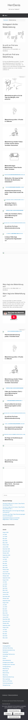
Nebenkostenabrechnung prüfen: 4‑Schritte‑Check (12, 335)
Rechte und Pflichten (7, 681)
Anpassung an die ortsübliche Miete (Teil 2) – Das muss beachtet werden (14, 484)
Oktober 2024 (6, 575)
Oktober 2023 (6, 598)
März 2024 (5, 590)
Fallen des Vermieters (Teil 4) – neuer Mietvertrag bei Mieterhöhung (14, 215)
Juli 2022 (5, 629)
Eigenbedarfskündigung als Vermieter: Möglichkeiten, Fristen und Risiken (11, 518)
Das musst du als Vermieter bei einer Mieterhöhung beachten (14, 428)
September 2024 (6, 578)
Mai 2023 (5, 609)
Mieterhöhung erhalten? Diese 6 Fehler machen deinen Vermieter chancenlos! (14, 143)
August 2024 (5, 580)
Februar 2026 (6, 544)
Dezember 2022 (6, 619)
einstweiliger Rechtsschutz (9, 654)
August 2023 (5, 602)
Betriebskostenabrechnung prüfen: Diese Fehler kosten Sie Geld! (14, 192)
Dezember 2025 (6, 549)
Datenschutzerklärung (14, 710)
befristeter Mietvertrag (8, 648)
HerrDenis (5, 51)
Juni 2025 (5, 561)
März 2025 (5, 567)
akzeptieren (8, 713)
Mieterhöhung (6, 668)
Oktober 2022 (6, 623)
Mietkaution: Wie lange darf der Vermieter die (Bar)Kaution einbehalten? (14, 180)
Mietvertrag (5, 675)
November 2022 (6, 621)
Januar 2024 (5, 594)
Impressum (4, 695)
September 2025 (6, 555)
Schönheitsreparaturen (8, 683)
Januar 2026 (5, 547)
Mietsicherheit (6, 672)
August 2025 (5, 557)
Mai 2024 (5, 586)
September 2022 (6, 625)
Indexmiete (5, 656)
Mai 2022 (5, 633)
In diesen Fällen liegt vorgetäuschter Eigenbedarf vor (13, 238)
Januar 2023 (5, 617)
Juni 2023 (5, 606)
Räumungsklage (6, 679)
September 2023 (6, 600)
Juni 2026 (5, 536)
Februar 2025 (6, 569)
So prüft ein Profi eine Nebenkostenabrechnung (12, 227)
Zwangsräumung (6, 685)
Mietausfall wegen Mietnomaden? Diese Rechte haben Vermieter (13, 167)
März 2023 (5, 613)
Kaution (4, 658)
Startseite (6, 20)
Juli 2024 (5, 582)
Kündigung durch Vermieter (9, 664)
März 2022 (5, 638)
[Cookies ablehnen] (26, 712)
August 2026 (5, 532)
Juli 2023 (5, 604)
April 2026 (5, 540)
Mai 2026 (5, 538)
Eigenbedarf (5, 652)
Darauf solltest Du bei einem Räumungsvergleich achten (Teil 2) (13, 405)
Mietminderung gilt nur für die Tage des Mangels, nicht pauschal (13, 97)
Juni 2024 (5, 584)
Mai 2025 (5, 563)
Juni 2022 (5, 631)
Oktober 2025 (6, 553)
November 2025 (6, 551)
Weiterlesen (22, 77)
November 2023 (6, 596)
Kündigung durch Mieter (8, 662)
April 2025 (5, 565)
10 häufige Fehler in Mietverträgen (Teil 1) (11, 204)
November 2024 (6, 573)
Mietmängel (5, 670)
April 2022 (5, 635)
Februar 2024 (6, 592)
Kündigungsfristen (7, 666)
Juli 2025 (5, 559)
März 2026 (5, 542)
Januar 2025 (5, 571)
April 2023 (5, 611)
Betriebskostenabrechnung (9, 650)
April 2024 (5, 588)
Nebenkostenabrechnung (8, 677)
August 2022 (5, 627)
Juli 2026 (5, 534)
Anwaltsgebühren (6, 646)
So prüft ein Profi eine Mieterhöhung (10, 46)
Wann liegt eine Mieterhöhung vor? (13, 285)
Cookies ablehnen (19, 713)
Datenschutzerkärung (13, 695)
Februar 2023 (6, 615)
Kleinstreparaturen (7, 660)
